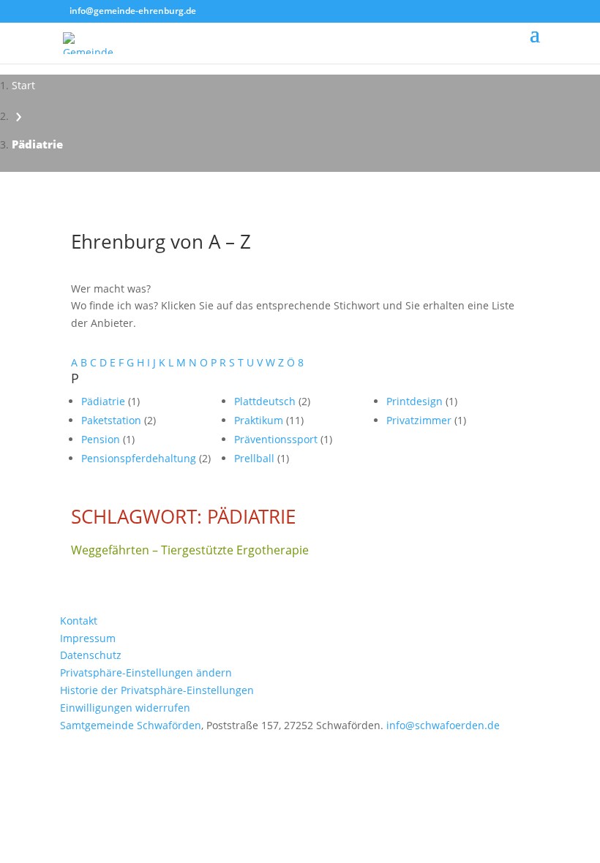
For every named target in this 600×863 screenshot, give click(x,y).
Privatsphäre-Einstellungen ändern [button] (146, 672)
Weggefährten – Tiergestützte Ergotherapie (190, 550)
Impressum (88, 638)
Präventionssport (277, 439)
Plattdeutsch (266, 401)
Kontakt (78, 621)
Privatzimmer (420, 420)
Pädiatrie (104, 401)
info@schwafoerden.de (443, 725)
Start (23, 85)
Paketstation (112, 420)
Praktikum (260, 420)
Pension (102, 439)
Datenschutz (90, 655)
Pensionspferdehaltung (140, 458)
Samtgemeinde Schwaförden (130, 725)
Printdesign (416, 401)
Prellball (255, 458)
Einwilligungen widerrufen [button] (125, 708)
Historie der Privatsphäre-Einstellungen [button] (157, 690)
